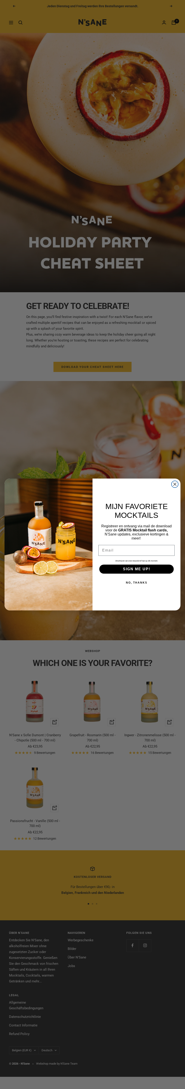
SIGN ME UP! (136, 569)
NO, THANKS (136, 582)
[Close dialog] (174, 484)
